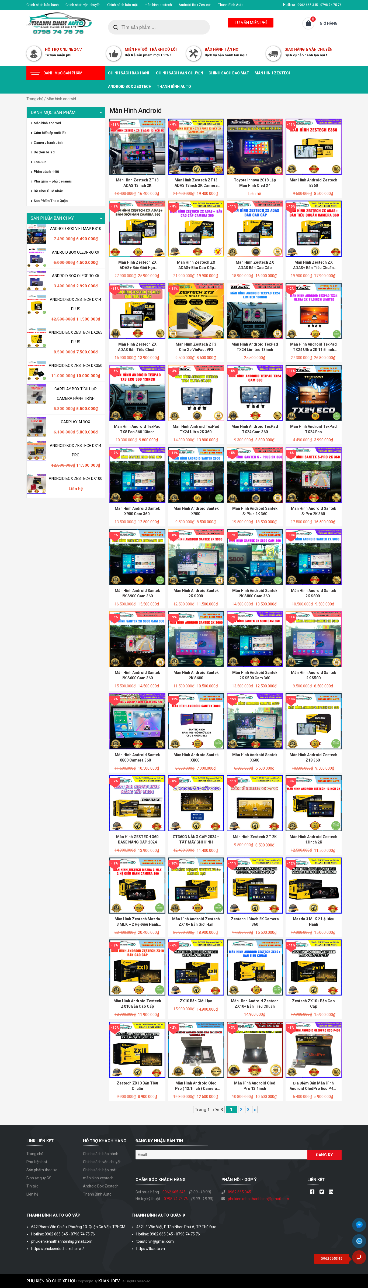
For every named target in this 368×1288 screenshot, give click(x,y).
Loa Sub (40, 162)
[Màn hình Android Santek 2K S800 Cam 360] (255, 557)
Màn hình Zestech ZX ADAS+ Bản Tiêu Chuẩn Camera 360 (313, 267)
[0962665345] (361, 1259)
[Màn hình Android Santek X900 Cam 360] (137, 475)
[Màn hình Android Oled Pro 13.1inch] (255, 1049)
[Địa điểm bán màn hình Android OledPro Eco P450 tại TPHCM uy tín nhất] (314, 1049)
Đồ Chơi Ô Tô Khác (48, 191)
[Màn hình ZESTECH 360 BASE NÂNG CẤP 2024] (137, 803)
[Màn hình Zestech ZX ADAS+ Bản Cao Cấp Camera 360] (196, 228)
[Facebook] (312, 1192)
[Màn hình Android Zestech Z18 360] (314, 721)
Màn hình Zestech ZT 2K (255, 837)
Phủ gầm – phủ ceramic (53, 181)
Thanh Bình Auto (231, 5)
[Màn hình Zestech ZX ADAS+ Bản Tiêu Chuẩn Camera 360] (314, 228)
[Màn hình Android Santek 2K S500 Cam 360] (255, 639)
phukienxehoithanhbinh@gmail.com (258, 1199)
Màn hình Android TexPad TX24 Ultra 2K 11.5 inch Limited (313, 349)
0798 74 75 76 (176, 1199)
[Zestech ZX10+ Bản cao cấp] (314, 967)
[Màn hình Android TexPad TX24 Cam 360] (255, 392)
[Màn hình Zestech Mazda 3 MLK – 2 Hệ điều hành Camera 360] (137, 885)
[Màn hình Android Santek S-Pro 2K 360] (314, 475)
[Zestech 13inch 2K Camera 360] (255, 885)
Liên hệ (32, 1194)
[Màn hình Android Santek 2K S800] (314, 557)
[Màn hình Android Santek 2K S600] (196, 639)
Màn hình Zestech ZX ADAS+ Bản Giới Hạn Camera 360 (137, 267)
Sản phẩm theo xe (41, 1170)
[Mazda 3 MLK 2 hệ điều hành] (314, 885)
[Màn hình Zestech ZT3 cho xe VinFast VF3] (196, 310)
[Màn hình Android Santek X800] (196, 721)
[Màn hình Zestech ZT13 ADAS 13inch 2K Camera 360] (196, 146)
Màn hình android (47, 123)
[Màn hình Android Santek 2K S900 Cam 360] (137, 557)
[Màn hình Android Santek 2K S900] (196, 557)
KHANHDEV (109, 1281)
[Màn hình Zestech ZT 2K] (255, 803)
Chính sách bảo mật (122, 5)
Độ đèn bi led (44, 152)
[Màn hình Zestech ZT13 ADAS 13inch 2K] (137, 146)
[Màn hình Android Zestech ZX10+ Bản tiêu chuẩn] (255, 967)
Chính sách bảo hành (42, 5)
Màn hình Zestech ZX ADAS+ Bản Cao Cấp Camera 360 (196, 267)
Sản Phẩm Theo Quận (51, 201)
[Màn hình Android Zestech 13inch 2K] (314, 803)
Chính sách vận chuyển (82, 5)
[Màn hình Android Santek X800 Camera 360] (137, 721)
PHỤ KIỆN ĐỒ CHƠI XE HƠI (50, 1281)
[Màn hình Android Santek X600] (255, 721)
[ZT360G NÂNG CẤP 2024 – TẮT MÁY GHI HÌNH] (196, 803)
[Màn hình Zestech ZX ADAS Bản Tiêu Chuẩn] (137, 310)
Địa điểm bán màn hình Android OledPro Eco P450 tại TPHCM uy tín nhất (314, 1088)
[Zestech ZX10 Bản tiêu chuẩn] (137, 1049)
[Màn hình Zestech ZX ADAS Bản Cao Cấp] (255, 228)
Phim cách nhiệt (46, 172)
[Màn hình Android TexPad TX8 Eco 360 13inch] (137, 392)
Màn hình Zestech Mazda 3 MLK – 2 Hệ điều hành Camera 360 (137, 924)
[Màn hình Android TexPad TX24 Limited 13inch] (255, 310)
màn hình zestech (158, 5)
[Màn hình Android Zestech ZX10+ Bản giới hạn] (196, 885)
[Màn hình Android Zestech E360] (314, 146)
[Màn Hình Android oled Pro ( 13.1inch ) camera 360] (196, 1049)
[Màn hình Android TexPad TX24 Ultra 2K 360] (196, 392)
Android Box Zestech (195, 5)
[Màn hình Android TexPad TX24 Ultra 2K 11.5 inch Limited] (314, 310)
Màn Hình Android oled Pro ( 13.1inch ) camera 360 (196, 1088)
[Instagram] (331, 1192)
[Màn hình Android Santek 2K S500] (314, 639)
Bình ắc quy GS (38, 1178)
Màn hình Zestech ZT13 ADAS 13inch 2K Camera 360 (196, 185)
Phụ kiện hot (36, 1162)
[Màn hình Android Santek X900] (196, 475)
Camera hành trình (48, 142)
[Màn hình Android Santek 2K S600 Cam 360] (137, 639)
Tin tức (32, 1186)
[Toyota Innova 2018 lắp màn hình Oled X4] (255, 146)
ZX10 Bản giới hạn (196, 1001)
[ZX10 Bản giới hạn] (196, 967)
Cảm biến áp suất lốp (50, 133)
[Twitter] (321, 1192)
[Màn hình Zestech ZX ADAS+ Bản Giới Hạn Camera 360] (137, 228)
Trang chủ (34, 99)
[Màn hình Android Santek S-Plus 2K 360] (255, 475)
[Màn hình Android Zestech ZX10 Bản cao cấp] (137, 967)
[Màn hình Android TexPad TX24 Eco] (314, 392)
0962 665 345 (174, 1192)
